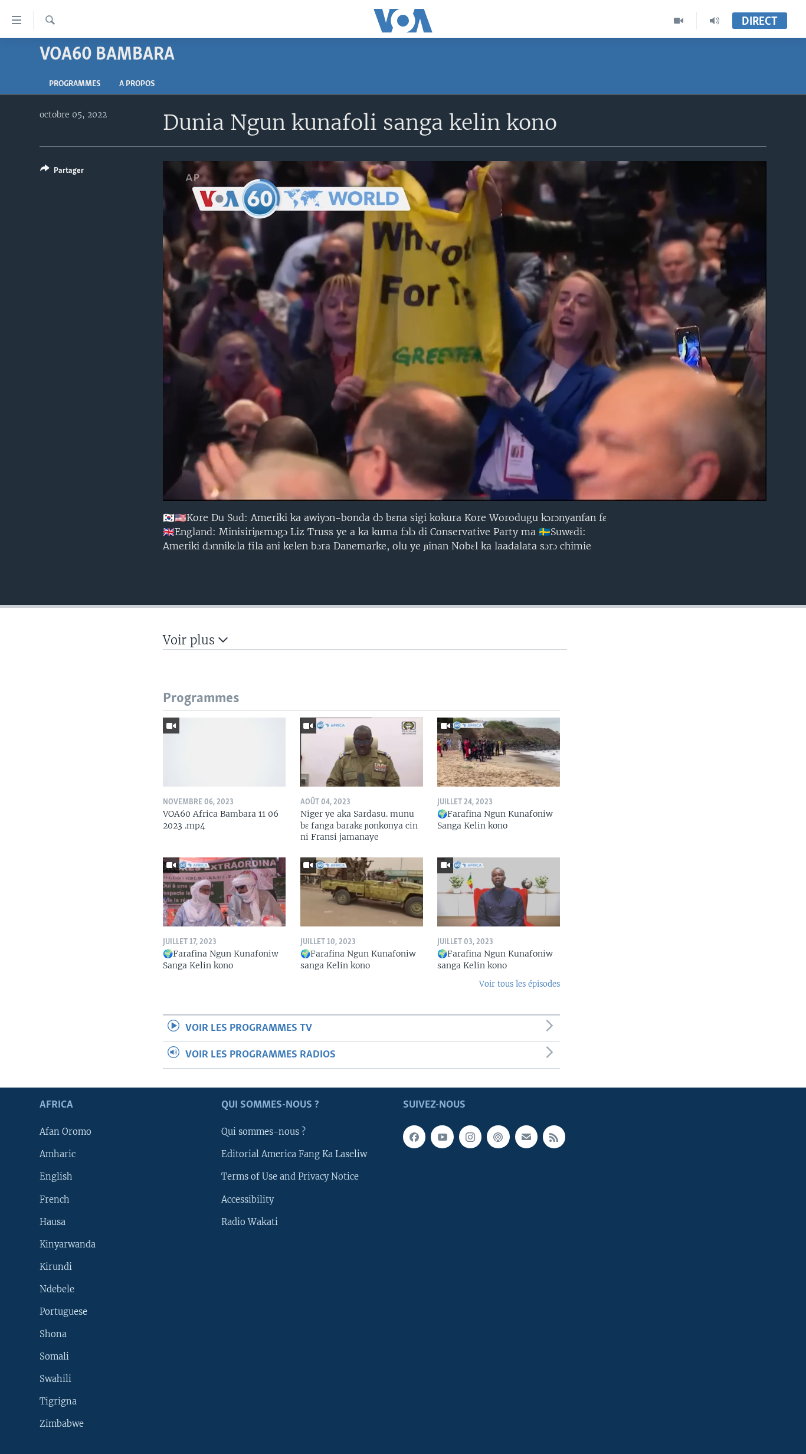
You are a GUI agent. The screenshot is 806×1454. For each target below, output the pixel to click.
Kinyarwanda (68, 1244)
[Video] (679, 21)
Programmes (74, 84)
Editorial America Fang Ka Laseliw (294, 1155)
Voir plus (190, 640)
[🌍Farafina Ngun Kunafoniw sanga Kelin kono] (361, 891)
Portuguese (63, 1311)
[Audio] (714, 21)
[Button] (62, 172)
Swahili (55, 1379)
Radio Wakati (249, 1222)
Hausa (52, 1222)
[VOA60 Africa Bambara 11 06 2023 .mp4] (224, 752)
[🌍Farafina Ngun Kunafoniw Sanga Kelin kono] (498, 752)
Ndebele (57, 1289)
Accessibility (247, 1199)
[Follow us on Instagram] (470, 1137)
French (55, 1199)
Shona (53, 1334)
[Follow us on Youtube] (442, 1137)
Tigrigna (58, 1401)
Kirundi (56, 1267)
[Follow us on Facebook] (414, 1137)
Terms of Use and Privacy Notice (290, 1177)
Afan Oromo (65, 1132)
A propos (137, 84)
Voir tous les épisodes (519, 984)
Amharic (58, 1155)
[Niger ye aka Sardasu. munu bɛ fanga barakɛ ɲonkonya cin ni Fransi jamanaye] (361, 752)
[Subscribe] (526, 1137)
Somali (54, 1356)
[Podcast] (498, 1137)
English (56, 1177)
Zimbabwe (62, 1424)
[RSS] (554, 1137)
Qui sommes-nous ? (263, 1132)
